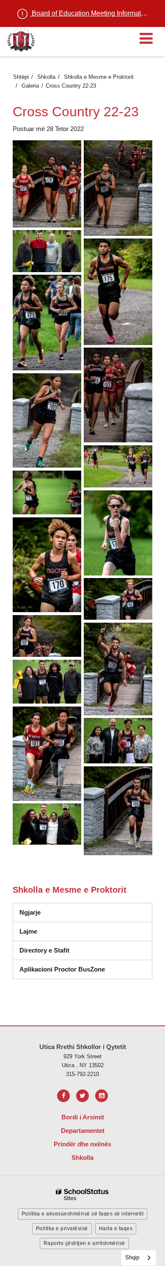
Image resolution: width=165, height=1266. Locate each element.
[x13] (47, 322)
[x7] (118, 740)
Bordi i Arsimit (82, 1117)
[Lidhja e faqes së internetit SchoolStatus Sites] (82, 1194)
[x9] (47, 824)
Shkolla (46, 77)
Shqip (132, 1257)
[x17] (47, 492)
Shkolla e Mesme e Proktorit (99, 77)
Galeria (30, 86)
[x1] (47, 184)
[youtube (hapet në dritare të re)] (101, 1095)
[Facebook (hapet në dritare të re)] (63, 1095)
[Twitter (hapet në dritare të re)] (82, 1095)
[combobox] (139, 1258)
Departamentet (82, 1130)
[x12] (118, 291)
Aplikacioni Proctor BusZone (62, 969)
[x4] (118, 669)
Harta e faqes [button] (116, 1228)
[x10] (118, 188)
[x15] (47, 420)
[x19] (118, 532)
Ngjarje (30, 912)
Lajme (28, 931)
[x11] (47, 251)
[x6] (47, 754)
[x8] (118, 810)
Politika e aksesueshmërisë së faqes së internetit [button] (83, 1214)
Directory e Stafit (44, 950)
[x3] (47, 636)
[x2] (47, 564)
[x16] (118, 466)
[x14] (118, 395)
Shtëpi (21, 77)
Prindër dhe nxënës (82, 1144)
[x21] (118, 599)
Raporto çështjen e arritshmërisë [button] (84, 1243)
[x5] (47, 682)
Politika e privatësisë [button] (62, 1228)
